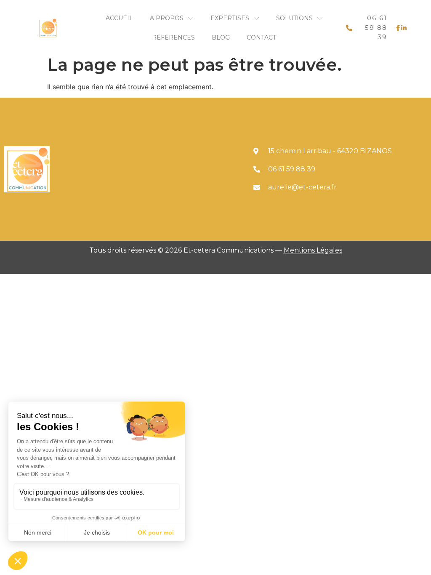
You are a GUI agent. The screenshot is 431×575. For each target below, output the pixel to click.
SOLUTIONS (294, 18)
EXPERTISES (229, 18)
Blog (221, 37)
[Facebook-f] (398, 27)
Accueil (119, 18)
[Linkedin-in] (403, 27)
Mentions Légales (313, 250)
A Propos (167, 18)
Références (173, 37)
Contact (261, 37)
